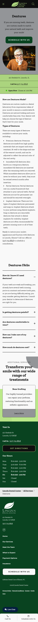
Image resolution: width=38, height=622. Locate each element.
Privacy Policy (7, 591)
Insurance (6, 564)
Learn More (19, 413)
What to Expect (9, 553)
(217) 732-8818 (22, 84)
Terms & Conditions (18, 591)
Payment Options (10, 558)
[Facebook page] (4, 529)
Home (5, 536)
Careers (27, 591)
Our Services (8, 542)
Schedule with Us (19, 40)
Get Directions (19, 448)
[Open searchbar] (33, 4)
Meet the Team (9, 547)
